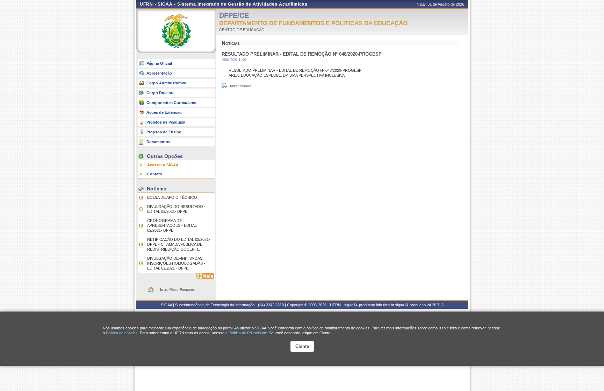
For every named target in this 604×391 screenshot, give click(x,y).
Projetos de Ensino (163, 132)
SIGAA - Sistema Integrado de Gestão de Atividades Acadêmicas (233, 4)
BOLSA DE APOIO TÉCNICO (172, 197)
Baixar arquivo (240, 86)
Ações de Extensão (164, 112)
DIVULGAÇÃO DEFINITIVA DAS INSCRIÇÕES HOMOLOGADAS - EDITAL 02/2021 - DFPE (176, 263)
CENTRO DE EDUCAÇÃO (242, 30)
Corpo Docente (160, 93)
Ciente (302, 346)
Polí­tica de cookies (122, 333)
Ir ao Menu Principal (177, 289)
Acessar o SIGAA (163, 165)
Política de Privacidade (248, 333)
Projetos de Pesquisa (165, 122)
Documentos (158, 142)
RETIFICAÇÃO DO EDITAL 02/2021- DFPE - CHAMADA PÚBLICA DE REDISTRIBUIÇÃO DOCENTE (178, 244)
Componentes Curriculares (171, 102)
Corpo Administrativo (166, 83)
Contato (154, 174)
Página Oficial (159, 63)
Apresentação (159, 73)
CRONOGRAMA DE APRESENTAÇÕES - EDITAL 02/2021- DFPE (172, 225)
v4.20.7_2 (435, 305)
